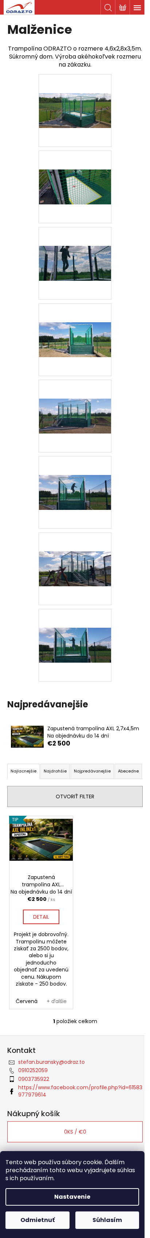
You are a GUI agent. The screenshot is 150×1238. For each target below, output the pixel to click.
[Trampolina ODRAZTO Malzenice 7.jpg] (75, 550)
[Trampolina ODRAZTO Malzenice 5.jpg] (75, 397)
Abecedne (128, 771)
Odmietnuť (37, 1220)
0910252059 (33, 1070)
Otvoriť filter (75, 796)
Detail (41, 916)
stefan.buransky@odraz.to (51, 1062)
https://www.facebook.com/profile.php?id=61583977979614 (80, 1091)
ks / (75, 1131)
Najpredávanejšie (92, 771)
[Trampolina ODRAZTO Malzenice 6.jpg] (75, 473)
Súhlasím (107, 1220)
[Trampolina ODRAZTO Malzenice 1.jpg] (75, 91)
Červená (27, 1001)
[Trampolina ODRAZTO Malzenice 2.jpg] (75, 168)
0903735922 (33, 1079)
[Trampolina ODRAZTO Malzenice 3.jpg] (75, 244)
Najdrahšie (55, 771)
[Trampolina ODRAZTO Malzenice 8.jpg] (75, 626)
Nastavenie (72, 1197)
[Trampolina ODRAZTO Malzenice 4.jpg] (75, 320)
